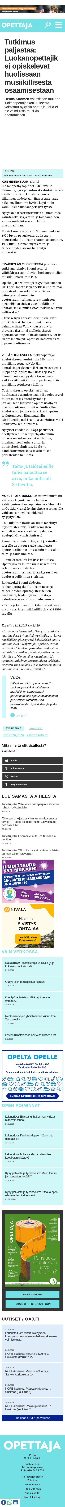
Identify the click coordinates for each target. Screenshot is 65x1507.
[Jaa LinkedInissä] (16, 1503)
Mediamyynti (32, 1484)
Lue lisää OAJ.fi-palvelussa (32, 1418)
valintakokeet (37, 735)
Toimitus (32, 1480)
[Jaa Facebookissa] (3, 1503)
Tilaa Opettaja (32, 1488)
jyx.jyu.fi (21, 715)
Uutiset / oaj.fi (21, 1319)
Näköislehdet (32, 1492)
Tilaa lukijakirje (32, 1497)
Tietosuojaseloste (32, 1476)
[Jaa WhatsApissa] (9, 1502)
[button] (32, 760)
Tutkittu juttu (13, 735)
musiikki (36, 728)
